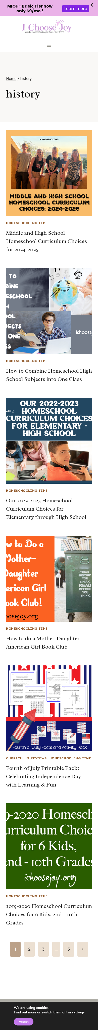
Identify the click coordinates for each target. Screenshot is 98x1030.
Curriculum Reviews (26, 758)
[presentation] (49, 173)
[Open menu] (49, 45)
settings (78, 1012)
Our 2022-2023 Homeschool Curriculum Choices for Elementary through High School (46, 509)
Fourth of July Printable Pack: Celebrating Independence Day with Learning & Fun (43, 776)
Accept (23, 1022)
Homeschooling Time (27, 223)
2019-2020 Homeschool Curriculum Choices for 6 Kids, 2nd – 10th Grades (49, 914)
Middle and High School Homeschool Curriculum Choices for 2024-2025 (46, 241)
